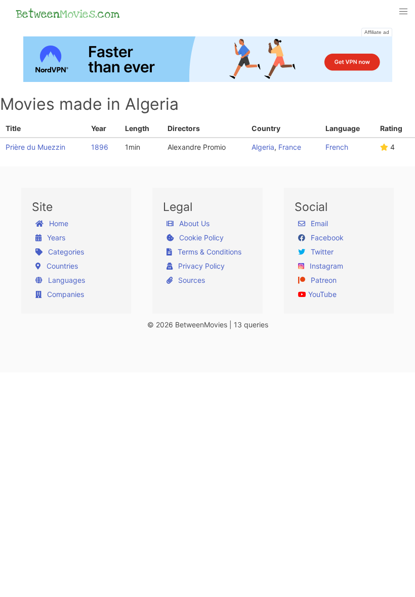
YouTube (321, 294)
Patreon (323, 280)
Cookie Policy (200, 237)
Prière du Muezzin (35, 147)
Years (55, 237)
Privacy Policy (200, 266)
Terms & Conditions (208, 251)
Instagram (325, 266)
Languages (65, 280)
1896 (99, 147)
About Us (193, 223)
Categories (65, 251)
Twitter (321, 251)
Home (57, 223)
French (336, 147)
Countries (61, 266)
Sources (190, 280)
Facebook (326, 237)
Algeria (263, 147)
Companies (64, 294)
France (289, 147)
